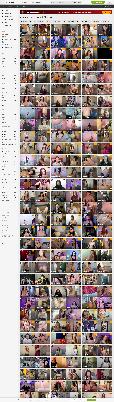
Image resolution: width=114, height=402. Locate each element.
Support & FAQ (5, 212)
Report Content (5, 217)
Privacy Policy (5, 222)
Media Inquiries (5, 220)
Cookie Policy (73, 399)
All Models (4, 233)
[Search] (70, 2)
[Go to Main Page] (13, 2)
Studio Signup (5, 230)
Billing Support (5, 215)
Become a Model (6, 227)
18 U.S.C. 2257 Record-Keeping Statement (7, 236)
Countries (39, 21)
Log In (109, 2)
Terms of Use (5, 225)
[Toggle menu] (2, 2)
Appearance (26, 21)
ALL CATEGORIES (10, 205)
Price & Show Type (54, 21)
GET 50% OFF (106, 12)
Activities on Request (71, 21)
